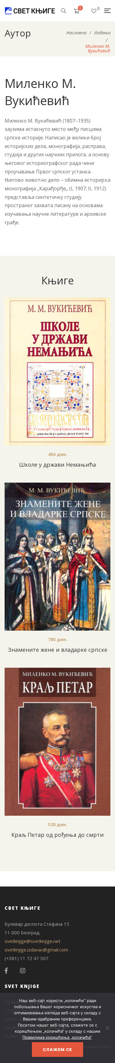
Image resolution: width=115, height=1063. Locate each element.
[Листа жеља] (93, 10)
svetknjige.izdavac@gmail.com (36, 950)
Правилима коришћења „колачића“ (56, 1037)
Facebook (6, 971)
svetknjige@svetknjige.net (32, 941)
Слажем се (57, 1049)
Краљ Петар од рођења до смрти (57, 834)
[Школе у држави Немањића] (57, 372)
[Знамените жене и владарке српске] (57, 557)
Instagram (22, 971)
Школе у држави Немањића (57, 464)
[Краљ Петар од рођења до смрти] (57, 742)
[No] (107, 1028)
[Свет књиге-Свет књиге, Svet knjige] (30, 10)
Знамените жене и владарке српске (57, 649)
